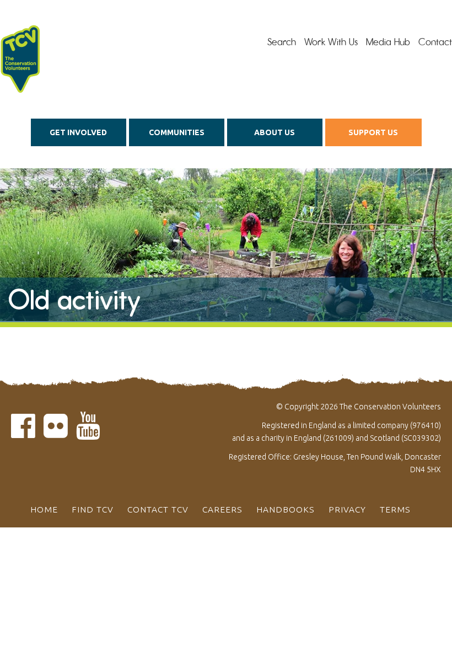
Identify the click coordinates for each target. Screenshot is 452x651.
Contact (435, 42)
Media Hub (388, 42)
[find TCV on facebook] (23, 432)
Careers (222, 509)
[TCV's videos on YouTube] (88, 432)
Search (281, 42)
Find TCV (93, 509)
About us (274, 132)
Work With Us (331, 42)
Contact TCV (158, 509)
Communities (177, 132)
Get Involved (78, 132)
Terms (395, 509)
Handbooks (285, 509)
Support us (373, 132)
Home (44, 509)
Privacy (347, 509)
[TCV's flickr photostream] (56, 432)
